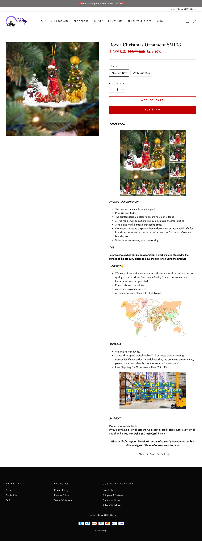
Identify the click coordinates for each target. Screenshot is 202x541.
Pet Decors (81, 21)
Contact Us (11, 495)
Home (42, 21)
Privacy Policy (61, 490)
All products (60, 21)
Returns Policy (61, 495)
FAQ (8, 500)
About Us (10, 490)
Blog (160, 21)
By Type (98, 21)
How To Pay (109, 490)
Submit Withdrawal (112, 505)
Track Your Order (140, 21)
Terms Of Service (63, 500)
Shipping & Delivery (113, 495)
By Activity (115, 21)
